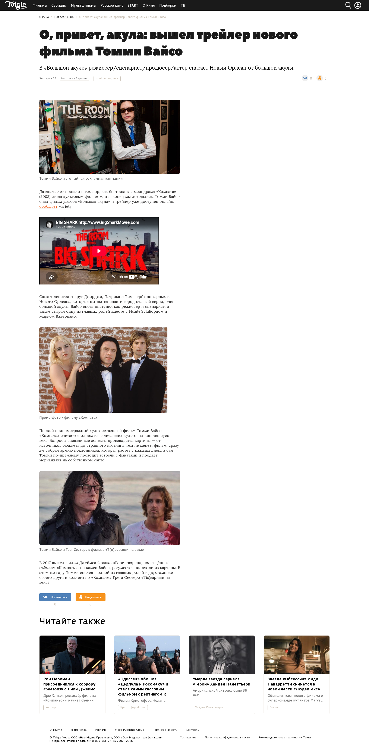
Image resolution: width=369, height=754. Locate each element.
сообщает (48, 206)
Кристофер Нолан (132, 707)
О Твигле (56, 730)
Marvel (274, 707)
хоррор (51, 707)
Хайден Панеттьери (209, 707)
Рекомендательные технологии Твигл (285, 737)
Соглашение (188, 737)
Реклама (100, 730)
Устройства (78, 730)
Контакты (192, 730)
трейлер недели (107, 78)
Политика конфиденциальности (227, 737)
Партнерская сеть (165, 730)
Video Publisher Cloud (129, 730)
